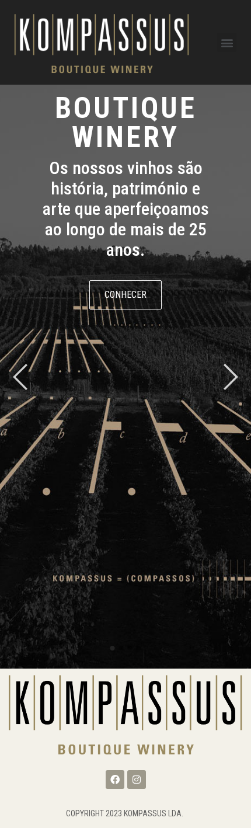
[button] (226, 42)
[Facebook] (115, 779)
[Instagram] (136, 779)
